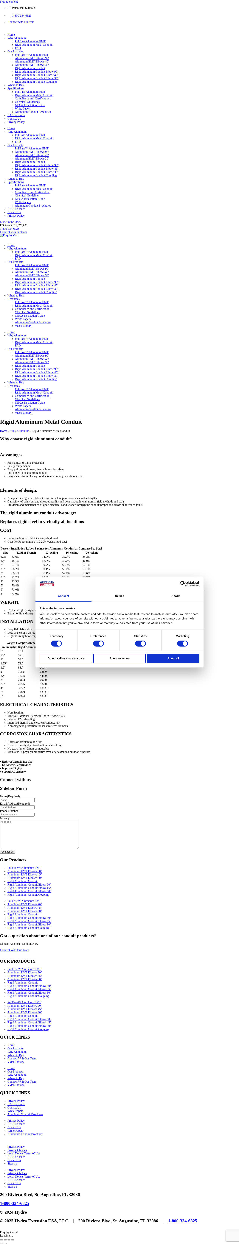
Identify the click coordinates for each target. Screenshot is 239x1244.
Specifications (15, 88)
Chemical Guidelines (27, 101)
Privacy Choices (17, 1150)
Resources (13, 298)
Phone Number (9, 810)
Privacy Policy (16, 122)
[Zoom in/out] (1, 1239)
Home (11, 34)
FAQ (18, 48)
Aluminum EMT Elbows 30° (32, 64)
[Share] (8, 1239)
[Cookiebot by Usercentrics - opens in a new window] (183, 583)
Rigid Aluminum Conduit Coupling (36, 81)
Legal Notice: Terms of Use (23, 1153)
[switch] (98, 644)
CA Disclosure (16, 115)
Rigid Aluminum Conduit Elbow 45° (36, 75)
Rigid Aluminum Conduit (30, 68)
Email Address (15, 803)
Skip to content (9, 1)
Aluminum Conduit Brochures (33, 111)
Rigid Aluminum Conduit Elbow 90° (36, 71)
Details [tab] (119, 595)
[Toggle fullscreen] (5, 1239)
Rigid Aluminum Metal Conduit (33, 44)
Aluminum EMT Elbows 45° (32, 61)
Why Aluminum (17, 38)
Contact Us (14, 118)
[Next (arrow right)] (5, 1243)
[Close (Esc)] (12, 1239)
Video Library (23, 325)
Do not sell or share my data (66, 658)
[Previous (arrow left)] (1, 1243)
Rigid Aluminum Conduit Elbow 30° (36, 78)
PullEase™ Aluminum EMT (32, 54)
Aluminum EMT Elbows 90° (32, 58)
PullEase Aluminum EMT (30, 41)
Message (5, 818)
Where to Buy (15, 85)
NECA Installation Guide (30, 105)
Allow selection (120, 658)
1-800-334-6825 (14, 1203)
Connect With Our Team (21, 1058)
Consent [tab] (63, 595)
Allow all (173, 658)
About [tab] (175, 595)
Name (10, 796)
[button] (13, 225)
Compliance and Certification (32, 98)
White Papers (23, 108)
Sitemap (12, 1163)
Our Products (15, 51)
